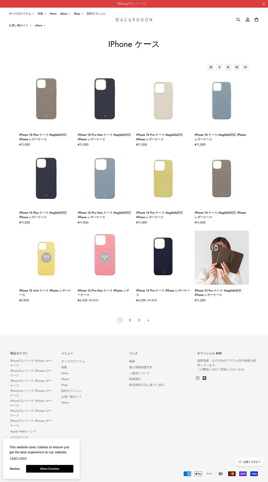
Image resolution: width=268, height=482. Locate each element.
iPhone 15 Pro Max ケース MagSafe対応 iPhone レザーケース (104, 137)
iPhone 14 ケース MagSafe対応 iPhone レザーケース (220, 214)
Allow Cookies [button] (49, 468)
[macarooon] (134, 19)
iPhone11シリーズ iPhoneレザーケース (31, 423)
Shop (77, 13)
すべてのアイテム (20, 13)
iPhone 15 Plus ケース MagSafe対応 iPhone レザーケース (43, 137)
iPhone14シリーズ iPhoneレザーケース (31, 393)
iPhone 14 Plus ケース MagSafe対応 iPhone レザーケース (43, 214)
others (38, 25)
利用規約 (135, 379)
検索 (132, 361)
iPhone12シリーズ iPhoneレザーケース (31, 413)
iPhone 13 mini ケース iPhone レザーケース (45, 292)
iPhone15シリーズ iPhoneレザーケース (31, 383)
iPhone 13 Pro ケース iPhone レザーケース (163, 292)
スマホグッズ (19, 437)
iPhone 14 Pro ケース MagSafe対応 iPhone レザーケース (159, 214)
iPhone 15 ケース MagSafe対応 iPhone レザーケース (220, 137)
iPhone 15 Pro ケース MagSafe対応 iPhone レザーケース (159, 137)
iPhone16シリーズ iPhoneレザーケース (31, 373)
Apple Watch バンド (23, 431)
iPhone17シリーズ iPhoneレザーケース (31, 363)
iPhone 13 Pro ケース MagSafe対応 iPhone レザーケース (218, 292)
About (63, 13)
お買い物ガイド (18, 25)
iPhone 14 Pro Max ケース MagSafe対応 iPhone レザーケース (104, 214)
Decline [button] (15, 468)
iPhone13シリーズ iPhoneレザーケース (31, 403)
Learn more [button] (18, 458)
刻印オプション (96, 13)
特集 (40, 13)
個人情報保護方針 (141, 367)
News (53, 13)
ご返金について (139, 373)
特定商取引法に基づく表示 (146, 385)
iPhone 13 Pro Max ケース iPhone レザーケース (103, 292)
